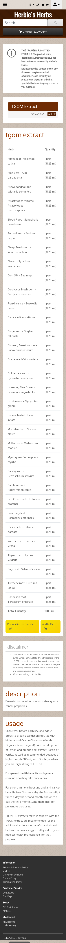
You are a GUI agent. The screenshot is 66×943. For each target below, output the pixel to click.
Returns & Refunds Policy (15, 867)
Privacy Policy (9, 878)
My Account (9, 921)
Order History (9, 925)
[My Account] (56, 5)
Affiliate (6, 911)
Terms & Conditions (12, 882)
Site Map (7, 896)
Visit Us (6, 871)
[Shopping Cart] (42, 5)
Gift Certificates (10, 907)
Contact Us (8, 892)
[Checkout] (47, 5)
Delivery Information (13, 874)
